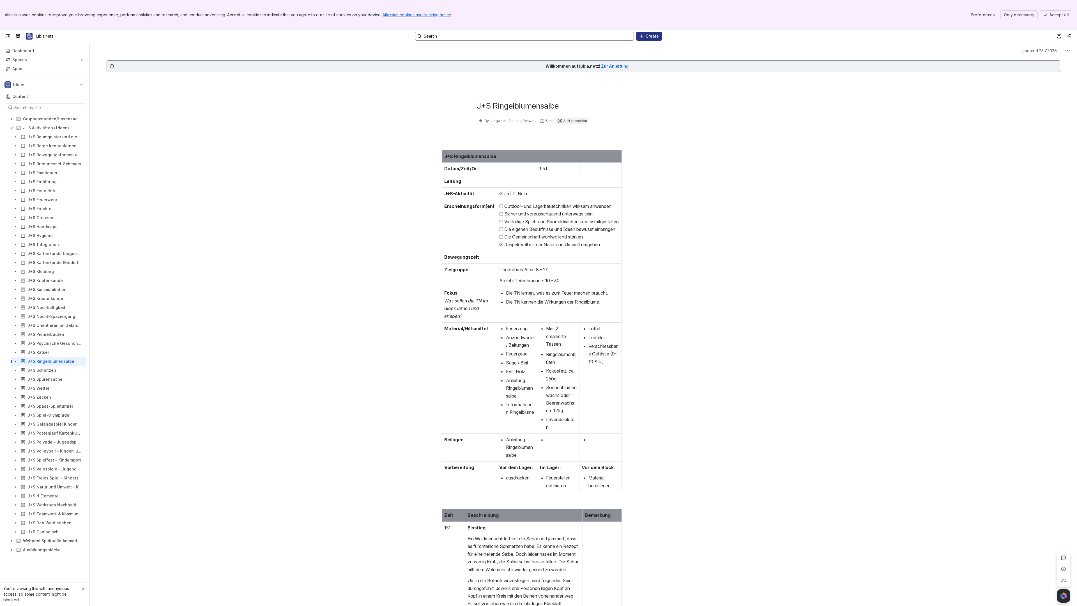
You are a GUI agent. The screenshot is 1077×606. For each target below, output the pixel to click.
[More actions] (81, 84)
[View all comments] (1063, 557)
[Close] (82, 589)
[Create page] (1063, 580)
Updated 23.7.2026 (1039, 50)
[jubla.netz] (29, 36)
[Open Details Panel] (1063, 568)
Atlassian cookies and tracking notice (417, 14)
